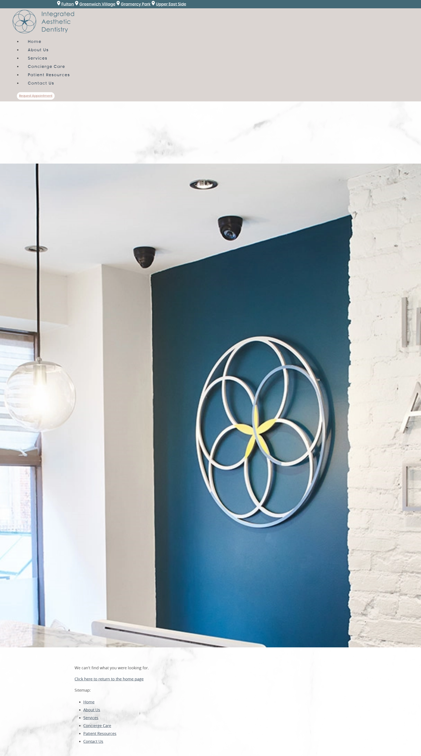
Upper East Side (171, 4)
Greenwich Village (97, 4)
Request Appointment (35, 95)
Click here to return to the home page (109, 679)
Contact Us (41, 83)
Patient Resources (49, 75)
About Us (38, 50)
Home (34, 42)
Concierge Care (46, 67)
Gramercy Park (135, 4)
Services (37, 58)
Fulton (67, 4)
